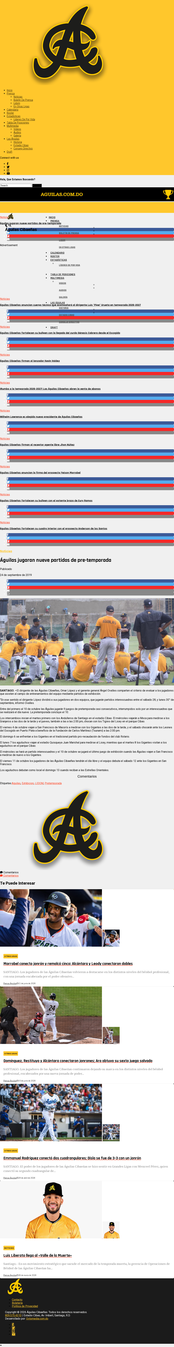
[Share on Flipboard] (90, 345)
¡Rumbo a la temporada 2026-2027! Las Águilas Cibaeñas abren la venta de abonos (50, 389)
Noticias (18, 96)
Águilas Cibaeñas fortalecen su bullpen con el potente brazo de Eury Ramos (46, 500)
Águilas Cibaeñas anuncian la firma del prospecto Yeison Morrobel (40, 473)
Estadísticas (13, 116)
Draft (9, 151)
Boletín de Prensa (23, 100)
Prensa (11, 93)
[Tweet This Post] (90, 342)
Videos (17, 129)
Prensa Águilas (9, 983)
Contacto (17, 1299)
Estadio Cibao (21, 145)
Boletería (17, 1303)
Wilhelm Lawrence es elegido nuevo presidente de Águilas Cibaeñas (41, 417)
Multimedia (13, 125)
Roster (10, 113)
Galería (17, 135)
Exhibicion (28, 783)
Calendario (12, 109)
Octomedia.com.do (37, 1318)
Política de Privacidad (25, 1306)
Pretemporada (53, 783)
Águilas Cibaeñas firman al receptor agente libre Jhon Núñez (37, 445)
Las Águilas (13, 138)
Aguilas (16, 783)
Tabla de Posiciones (18, 122)
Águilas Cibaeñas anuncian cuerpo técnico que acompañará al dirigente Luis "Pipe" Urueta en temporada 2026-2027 (70, 305)
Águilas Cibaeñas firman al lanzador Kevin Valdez (30, 361)
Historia (18, 142)
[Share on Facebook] (90, 339)
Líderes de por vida (24, 119)
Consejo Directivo (23, 148)
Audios (17, 132)
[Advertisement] (87, 271)
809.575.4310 (13, 1315)
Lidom (17, 103)
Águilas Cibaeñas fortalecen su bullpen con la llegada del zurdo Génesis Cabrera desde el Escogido (60, 333)
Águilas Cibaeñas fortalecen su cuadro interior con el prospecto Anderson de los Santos (53, 528)
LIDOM (39, 783)
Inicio (9, 90)
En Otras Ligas (21, 106)
